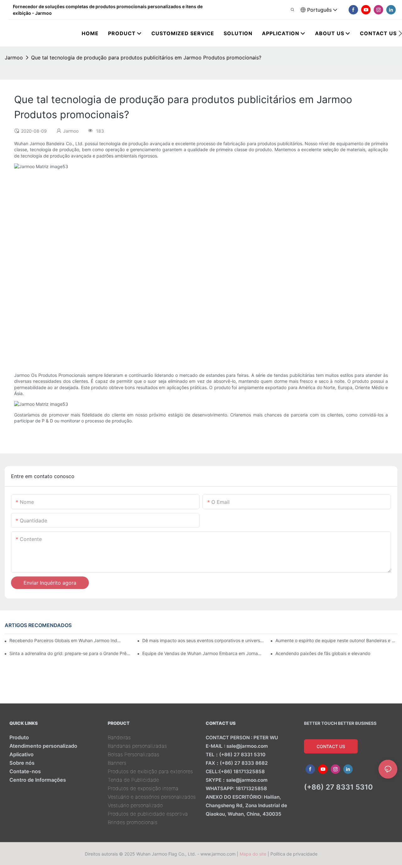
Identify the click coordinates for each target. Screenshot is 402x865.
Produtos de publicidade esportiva (148, 814)
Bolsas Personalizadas (133, 754)
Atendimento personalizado (43, 746)
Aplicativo (21, 754)
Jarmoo (14, 57)
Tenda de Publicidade (133, 780)
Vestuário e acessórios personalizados (152, 797)
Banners (117, 763)
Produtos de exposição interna (143, 788)
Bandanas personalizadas (137, 746)
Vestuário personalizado (135, 805)
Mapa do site (253, 854)
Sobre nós (22, 763)
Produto (19, 737)
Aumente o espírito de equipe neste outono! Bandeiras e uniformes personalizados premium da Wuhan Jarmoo (336, 640)
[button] (400, 33)
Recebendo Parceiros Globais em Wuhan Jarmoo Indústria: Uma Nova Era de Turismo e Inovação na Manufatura (65, 640)
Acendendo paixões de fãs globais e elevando (322, 653)
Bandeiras (119, 737)
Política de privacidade (294, 854)
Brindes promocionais (132, 822)
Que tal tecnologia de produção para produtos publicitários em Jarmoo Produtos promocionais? (146, 57)
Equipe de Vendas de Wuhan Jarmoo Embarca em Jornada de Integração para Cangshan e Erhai (203, 653)
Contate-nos (25, 771)
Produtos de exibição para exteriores (150, 771)
